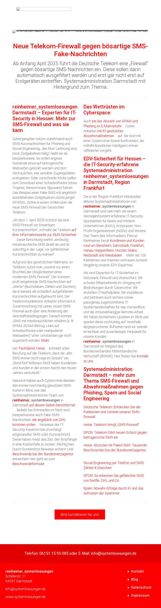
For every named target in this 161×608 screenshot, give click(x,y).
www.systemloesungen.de (25, 597)
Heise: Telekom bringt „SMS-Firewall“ (111, 425)
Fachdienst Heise (32, 348)
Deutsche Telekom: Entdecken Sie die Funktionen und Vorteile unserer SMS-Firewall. (111, 412)
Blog (134, 579)
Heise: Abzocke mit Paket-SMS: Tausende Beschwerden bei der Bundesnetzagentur (115, 447)
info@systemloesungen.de (113, 553)
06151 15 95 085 (53, 553)
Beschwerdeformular (28, 464)
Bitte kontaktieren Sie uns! (79, 514)
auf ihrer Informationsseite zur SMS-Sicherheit (44, 232)
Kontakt (137, 571)
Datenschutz (141, 587)
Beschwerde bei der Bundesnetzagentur (42, 454)
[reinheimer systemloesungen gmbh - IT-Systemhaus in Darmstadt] (43, 10)
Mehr (45, 340)
